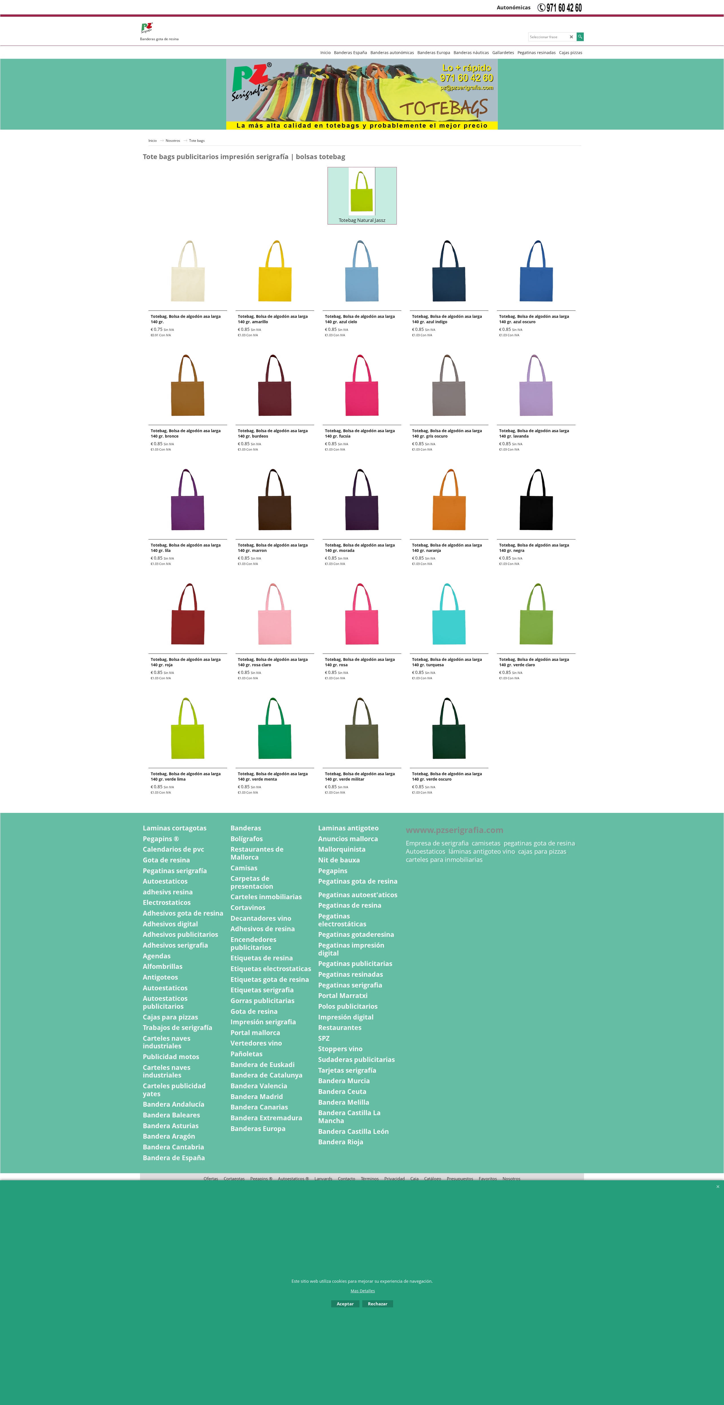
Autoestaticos (425, 851)
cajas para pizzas (542, 851)
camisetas (486, 843)
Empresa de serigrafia (437, 843)
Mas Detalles (363, 1290)
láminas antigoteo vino (482, 851)
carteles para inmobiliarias (444, 859)
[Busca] (580, 37)
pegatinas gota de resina (539, 843)
